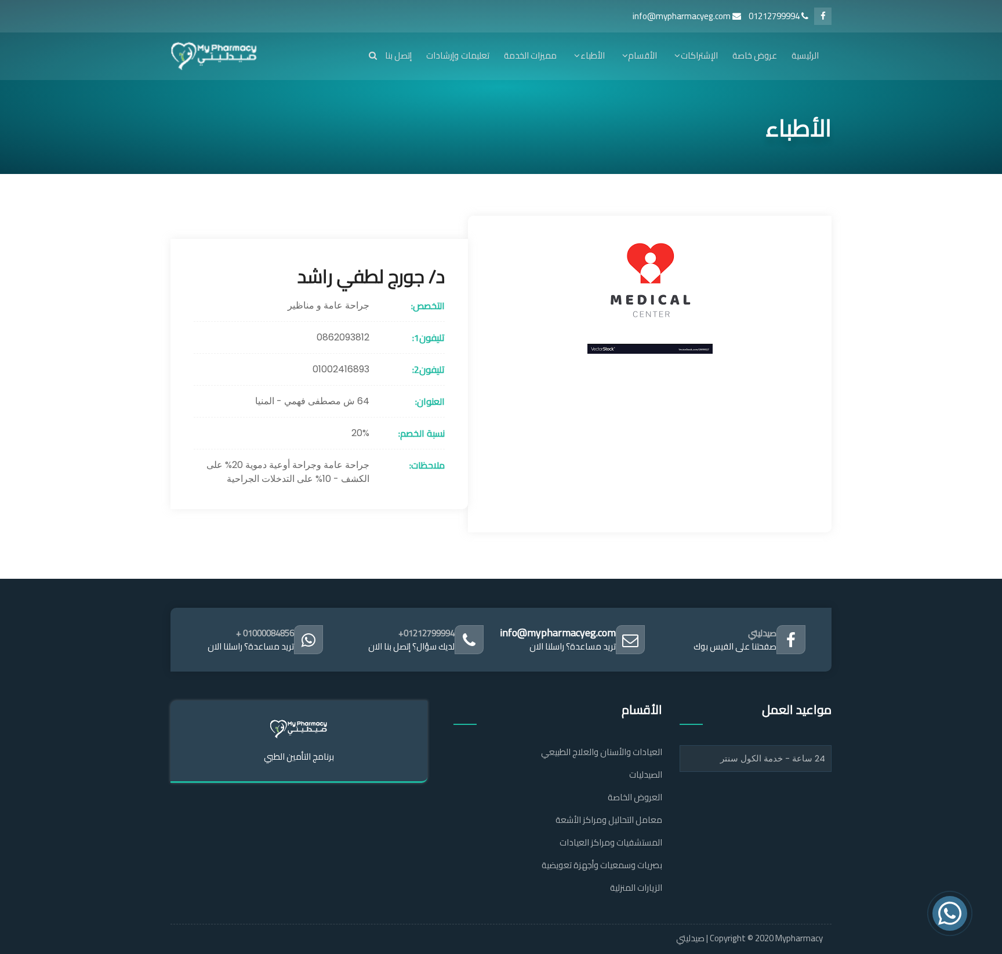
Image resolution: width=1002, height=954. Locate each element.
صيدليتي (762, 633)
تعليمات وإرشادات (457, 55)
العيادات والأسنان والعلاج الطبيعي (601, 751)
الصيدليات (645, 774)
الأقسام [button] (642, 55)
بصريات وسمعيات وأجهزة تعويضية (602, 865)
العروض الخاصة (635, 797)
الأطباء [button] (592, 55)
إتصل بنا (398, 55)
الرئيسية (805, 55)
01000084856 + (265, 633)
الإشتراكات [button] (699, 55)
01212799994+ (426, 633)
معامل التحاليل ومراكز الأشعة (609, 819)
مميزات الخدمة (530, 55)
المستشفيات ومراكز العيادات (611, 842)
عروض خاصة (754, 55)
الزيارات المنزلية (636, 887)
